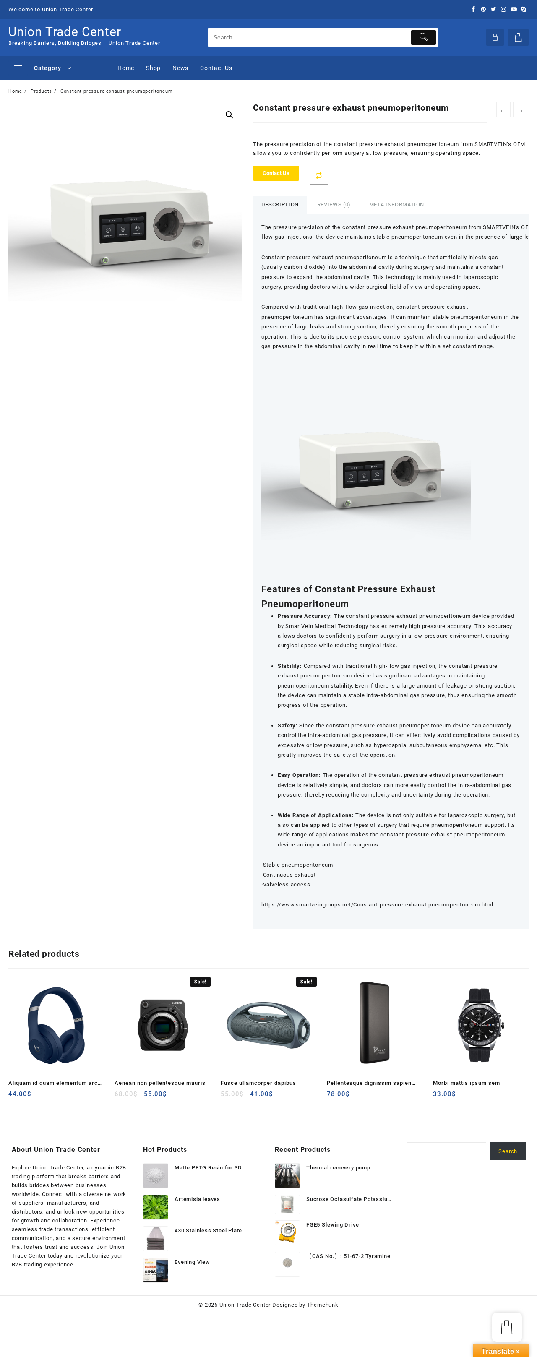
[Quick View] (32, 1097)
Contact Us (276, 173)
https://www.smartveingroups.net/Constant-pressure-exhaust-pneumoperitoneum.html (377, 904)
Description (280, 204)
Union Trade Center (64, 31)
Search (507, 1151)
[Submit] (423, 37)
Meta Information (396, 204)
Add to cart (15, 1097)
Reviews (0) (334, 204)
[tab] (280, 205)
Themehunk (323, 1305)
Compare (319, 175)
